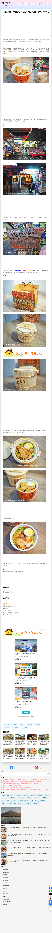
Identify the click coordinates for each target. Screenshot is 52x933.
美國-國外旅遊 (6, 899)
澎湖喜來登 (6, 801)
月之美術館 (13, 803)
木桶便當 (22, 724)
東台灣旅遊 (5, 893)
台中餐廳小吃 (6, 883)
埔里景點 (25, 795)
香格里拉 (37, 798)
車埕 (13, 795)
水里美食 (38, 724)
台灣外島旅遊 (6, 885)
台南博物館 (21, 798)
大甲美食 (5, 798)
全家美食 (5, 803)
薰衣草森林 (42, 801)
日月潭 (32, 795)
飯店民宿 (41, 4)
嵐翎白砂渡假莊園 (24, 801)
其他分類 (5, 875)
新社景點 (40, 795)
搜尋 (2, 771)
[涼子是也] (6, 4)
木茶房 (22, 40)
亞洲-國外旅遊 (6, 872)
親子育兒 (5, 904)
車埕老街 (25, 727)
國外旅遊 (47, 4)
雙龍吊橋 (34, 801)
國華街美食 (37, 803)
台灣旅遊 (21, 4)
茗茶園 (21, 803)
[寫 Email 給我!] (50, 898)
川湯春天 (14, 801)
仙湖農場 (28, 803)
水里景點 (30, 724)
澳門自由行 (6, 795)
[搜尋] (49, 773)
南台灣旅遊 (5, 880)
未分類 (4, 891)
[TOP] (50, 909)
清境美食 (13, 798)
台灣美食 (28, 4)
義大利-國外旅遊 (6, 901)
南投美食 (15, 724)
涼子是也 (24, 928)
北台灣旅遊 (5, 877)
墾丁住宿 (30, 798)
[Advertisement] (26, 28)
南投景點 (7, 724)
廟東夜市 (47, 795)
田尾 (19, 795)
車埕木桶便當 (17, 727)
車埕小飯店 (7, 727)
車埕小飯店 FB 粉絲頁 (9, 614)
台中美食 (34, 4)
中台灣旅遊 (5, 869)
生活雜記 (5, 896)
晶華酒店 (45, 798)
